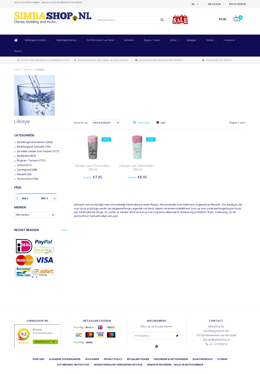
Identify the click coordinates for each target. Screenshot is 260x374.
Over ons (38, 359)
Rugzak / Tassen (152, 40)
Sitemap (222, 359)
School (173, 40)
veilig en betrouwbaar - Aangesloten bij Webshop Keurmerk (48, 2)
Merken (18, 50)
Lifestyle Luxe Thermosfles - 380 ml (93, 167)
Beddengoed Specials (66, 40)
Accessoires (229, 40)
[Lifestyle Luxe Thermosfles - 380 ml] (93, 147)
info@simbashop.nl (218, 339)
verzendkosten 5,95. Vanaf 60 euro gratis (103, 60)
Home (17, 69)
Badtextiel (129, 40)
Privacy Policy (113, 359)
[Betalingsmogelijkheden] (41, 259)
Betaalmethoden (138, 359)
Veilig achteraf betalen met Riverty (161, 60)
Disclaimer (92, 359)
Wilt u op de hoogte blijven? (156, 326)
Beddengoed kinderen (35, 40)
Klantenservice (202, 359)
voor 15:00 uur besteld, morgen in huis (45, 60)
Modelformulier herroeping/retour (118, 364)
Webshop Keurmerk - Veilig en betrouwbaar (175, 364)
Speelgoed (191, 40)
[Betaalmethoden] (79, 327)
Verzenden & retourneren (171, 359)
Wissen (64, 230)
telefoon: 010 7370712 (219, 60)
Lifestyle (39, 69)
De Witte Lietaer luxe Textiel (100, 40)
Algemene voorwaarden (64, 359)
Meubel (210, 40)
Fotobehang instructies (73, 364)
